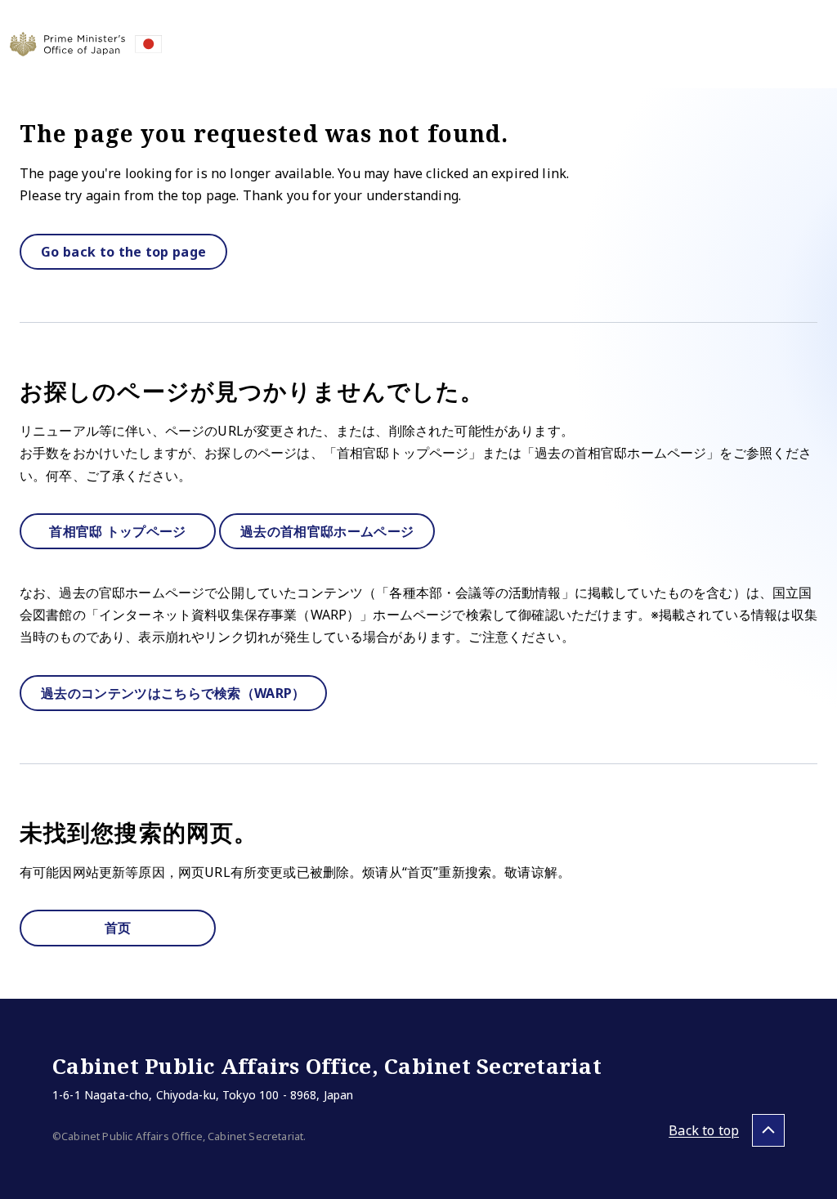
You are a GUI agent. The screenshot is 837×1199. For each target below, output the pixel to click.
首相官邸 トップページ (117, 531)
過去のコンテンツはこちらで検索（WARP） (173, 693)
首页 (118, 928)
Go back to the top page (123, 252)
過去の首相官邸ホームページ (327, 531)
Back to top (704, 1130)
